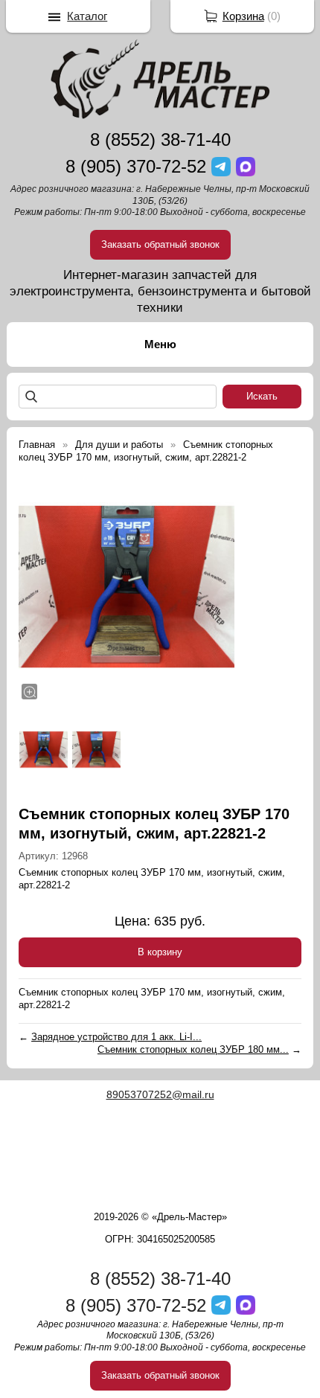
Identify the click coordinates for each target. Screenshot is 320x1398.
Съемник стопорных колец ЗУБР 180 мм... (193, 1049)
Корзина (243, 16)
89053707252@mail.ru (160, 1094)
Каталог (87, 16)
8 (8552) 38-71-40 (160, 139)
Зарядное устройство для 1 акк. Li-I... (116, 1036)
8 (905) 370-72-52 (135, 166)
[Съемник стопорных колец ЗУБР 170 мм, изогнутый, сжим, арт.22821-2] (126, 587)
